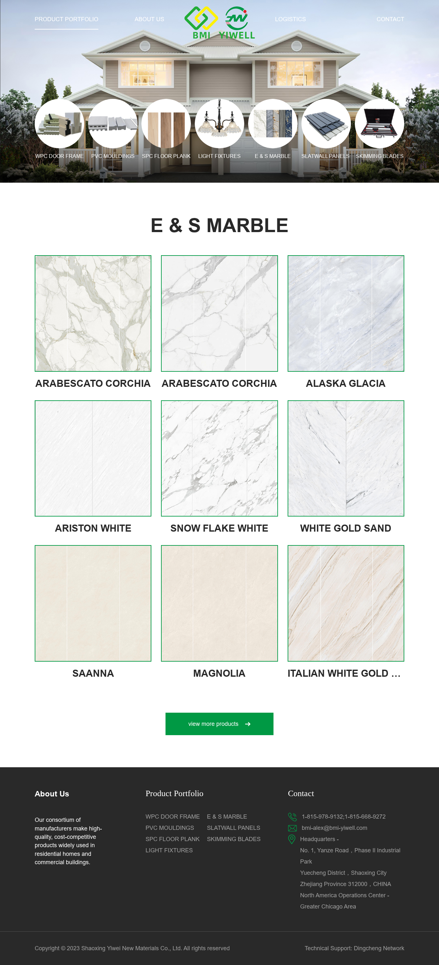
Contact (301, 793)
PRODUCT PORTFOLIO (66, 19)
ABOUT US (149, 19)
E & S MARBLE (227, 816)
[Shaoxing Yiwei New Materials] (219, 22)
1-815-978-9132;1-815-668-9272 (344, 816)
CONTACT (390, 19)
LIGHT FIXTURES (169, 850)
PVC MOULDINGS (170, 827)
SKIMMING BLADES (234, 839)
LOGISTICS (290, 19)
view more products (213, 723)
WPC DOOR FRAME (173, 816)
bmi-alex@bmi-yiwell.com (334, 827)
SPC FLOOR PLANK (173, 839)
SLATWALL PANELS (234, 827)
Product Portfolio (174, 793)
